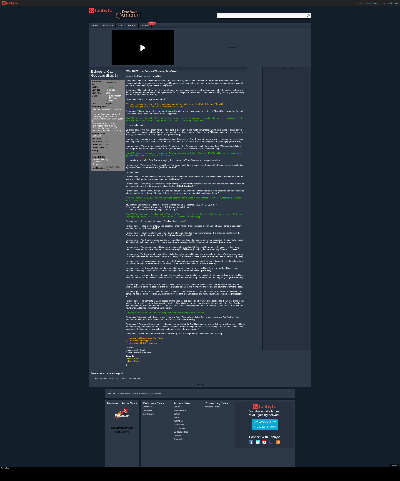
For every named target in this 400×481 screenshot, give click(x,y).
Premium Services (390, 3)
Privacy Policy (124, 393)
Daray (108, 93)
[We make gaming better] (10, 3)
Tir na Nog (110, 90)
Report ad (232, 48)
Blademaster (115, 96)
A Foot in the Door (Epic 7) (105, 128)
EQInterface (179, 425)
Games (147, 25)
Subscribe (110, 393)
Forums (132, 25)
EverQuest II (148, 414)
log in (102, 378)
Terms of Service (140, 393)
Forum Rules (155, 393)
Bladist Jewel (133, 361)
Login (359, 3)
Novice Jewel (133, 358)
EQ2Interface (179, 428)
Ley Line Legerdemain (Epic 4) (106, 114)
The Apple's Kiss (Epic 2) (104, 126)
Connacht (97, 136)
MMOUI (177, 407)
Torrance (97, 164)
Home (95, 25)
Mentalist (113, 98)
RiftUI (176, 418)
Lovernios (97, 162)
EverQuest (147, 410)
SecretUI (178, 439)
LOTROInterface (181, 432)
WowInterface (180, 410)
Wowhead (147, 407)
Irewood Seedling (100, 159)
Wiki (120, 25)
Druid (111, 100)
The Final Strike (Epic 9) (104, 123)
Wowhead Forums (212, 407)
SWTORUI (178, 421)
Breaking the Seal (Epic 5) (105, 116)
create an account (116, 378)
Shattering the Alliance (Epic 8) (107, 130)
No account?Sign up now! (264, 424)
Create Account (372, 3)
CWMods (178, 435)
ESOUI (177, 414)
